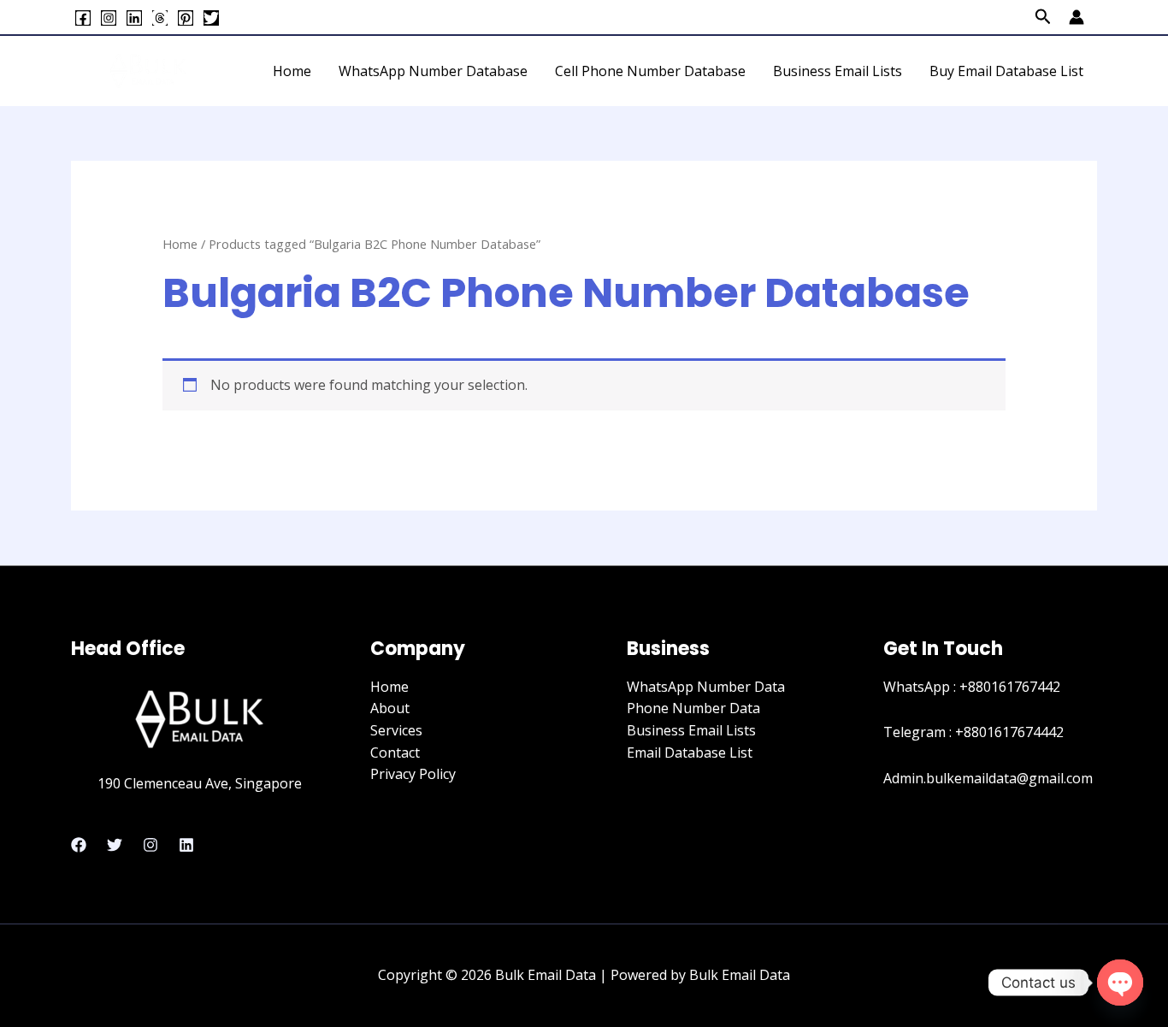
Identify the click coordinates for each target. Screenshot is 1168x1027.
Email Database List (689, 752)
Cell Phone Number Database (650, 71)
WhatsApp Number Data (706, 686)
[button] (1043, 17)
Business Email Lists (837, 71)
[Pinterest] (185, 18)
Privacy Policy (413, 773)
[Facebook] (83, 18)
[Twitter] (211, 18)
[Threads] (160, 18)
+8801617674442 (1009, 732)
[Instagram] (108, 18)
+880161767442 (1009, 686)
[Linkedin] (134, 18)
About (390, 708)
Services (396, 730)
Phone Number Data (693, 708)
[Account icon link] (1076, 17)
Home (292, 71)
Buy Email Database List (1006, 71)
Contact (395, 752)
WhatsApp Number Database (433, 71)
